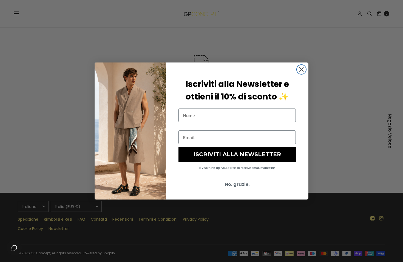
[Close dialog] (301, 69)
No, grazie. (237, 184)
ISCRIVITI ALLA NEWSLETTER (237, 154)
